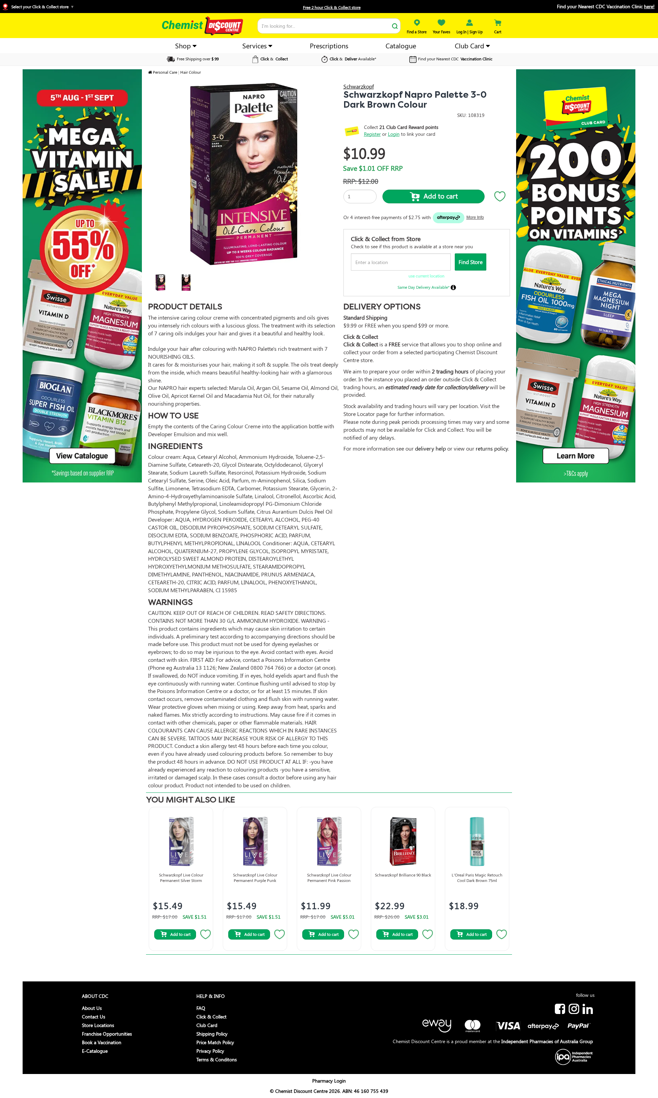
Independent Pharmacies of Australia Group (547, 1041)
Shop (184, 45)
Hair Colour (190, 72)
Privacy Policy (210, 1051)
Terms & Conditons (216, 1059)
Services (255, 45)
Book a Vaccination (101, 1042)
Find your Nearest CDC (455, 58)
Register (372, 134)
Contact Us (93, 1016)
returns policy (492, 448)
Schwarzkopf (358, 86)
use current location (426, 275)
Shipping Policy (212, 1033)
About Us (92, 1008)
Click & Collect (211, 1016)
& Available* (353, 58)
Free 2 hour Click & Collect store (332, 7)
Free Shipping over (197, 58)
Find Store (471, 261)
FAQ (200, 1008)
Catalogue (401, 45)
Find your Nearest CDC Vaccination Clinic (606, 6)
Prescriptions (329, 45)
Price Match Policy (215, 1042)
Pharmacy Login (329, 1080)
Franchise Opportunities (107, 1033)
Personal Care (165, 72)
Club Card (470, 45)
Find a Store (417, 31)
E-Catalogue (95, 1051)
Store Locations (98, 1025)
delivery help (430, 448)
